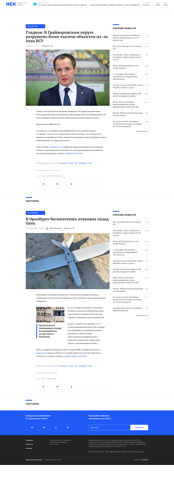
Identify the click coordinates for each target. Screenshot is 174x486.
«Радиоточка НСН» (74, 153)
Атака (43, 176)
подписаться (139, 427)
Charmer (145, 460)
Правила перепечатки (34, 460)
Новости (63, 163)
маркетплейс (52, 379)
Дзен (71, 163)
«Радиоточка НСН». (79, 356)
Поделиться (45, 46)
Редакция (29, 440)
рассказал (40, 353)
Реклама (29, 448)
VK (76, 163)
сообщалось (54, 147)
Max (90, 163)
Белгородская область (55, 176)
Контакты (29, 444)
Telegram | (83, 163)
